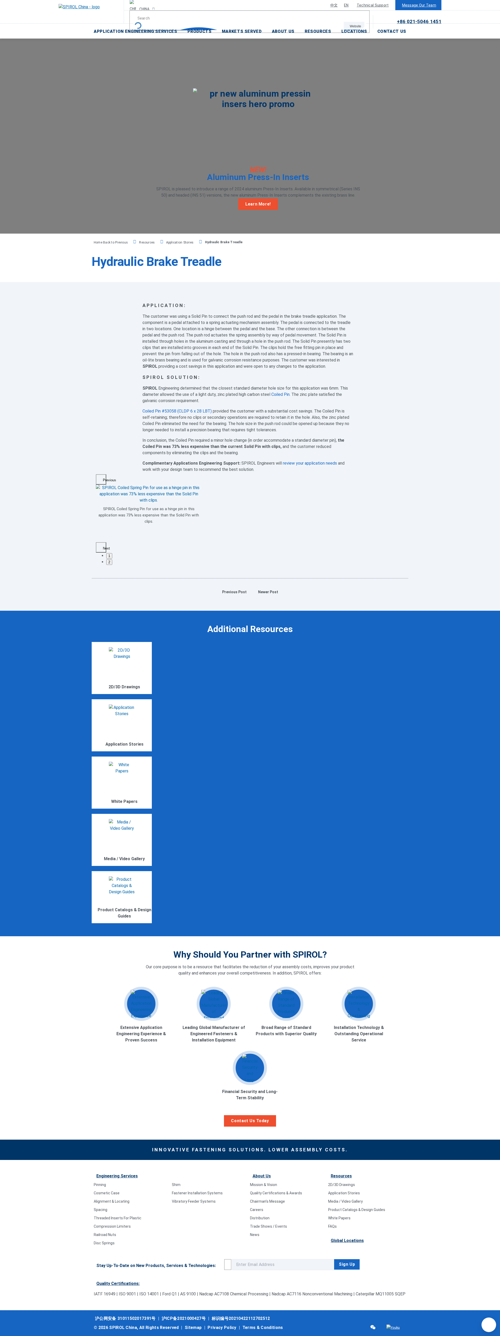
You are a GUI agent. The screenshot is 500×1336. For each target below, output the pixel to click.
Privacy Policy (222, 1327)
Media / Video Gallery (345, 1201)
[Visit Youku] (393, 1328)
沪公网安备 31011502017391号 (125, 1318)
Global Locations (347, 1240)
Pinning (100, 1185)
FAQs (332, 1226)
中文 (334, 5)
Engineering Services (117, 1175)
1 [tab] (109, 556)
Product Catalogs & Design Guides (356, 1210)
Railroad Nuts (105, 1235)
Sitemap (193, 1327)
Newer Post (268, 592)
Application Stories (180, 242)
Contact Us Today (250, 1120)
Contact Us (391, 31)
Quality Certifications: (118, 1283)
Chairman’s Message (267, 1201)
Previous (104, 480)
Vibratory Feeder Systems (194, 1201)
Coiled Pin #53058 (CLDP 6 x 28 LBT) (177, 411)
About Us (283, 31)
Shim (176, 1185)
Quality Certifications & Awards (276, 1193)
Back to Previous (116, 242)
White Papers (339, 1218)
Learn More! (258, 204)
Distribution (260, 1218)
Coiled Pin (280, 394)
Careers (256, 1210)
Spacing (100, 1210)
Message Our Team (419, 5)
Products (200, 31)
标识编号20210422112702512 (241, 1318)
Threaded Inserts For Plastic (117, 1218)
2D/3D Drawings (341, 1185)
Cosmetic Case (107, 1193)
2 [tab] (109, 562)
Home (98, 242)
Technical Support (373, 5)
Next (104, 548)
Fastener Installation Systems (197, 1193)
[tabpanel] (149, 506)
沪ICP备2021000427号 (184, 1318)
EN (346, 5)
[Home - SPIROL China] (91, 11)
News (254, 1235)
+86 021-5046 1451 (419, 21)
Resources (318, 31)
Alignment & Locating (111, 1201)
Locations (354, 31)
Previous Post (234, 592)
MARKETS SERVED (242, 31)
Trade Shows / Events (268, 1226)
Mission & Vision (263, 1185)
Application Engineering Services (135, 31)
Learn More (124, 679)
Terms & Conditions (262, 1327)
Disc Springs (104, 1243)
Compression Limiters (112, 1226)
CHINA (144, 9)
